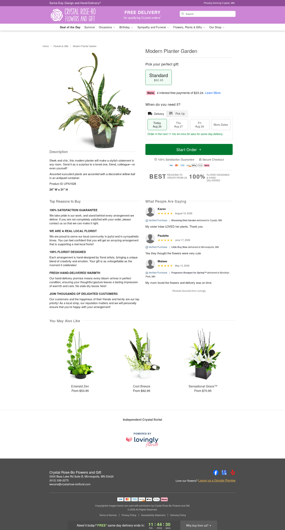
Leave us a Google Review (217, 480)
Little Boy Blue (179, 247)
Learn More (213, 92)
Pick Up (180, 113)
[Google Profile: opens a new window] (224, 472)
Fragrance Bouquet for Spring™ (188, 272)
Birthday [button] (124, 27)
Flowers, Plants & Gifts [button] (187, 27)
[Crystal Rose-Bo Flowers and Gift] (77, 15)
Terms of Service (108, 515)
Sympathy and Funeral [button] (152, 27)
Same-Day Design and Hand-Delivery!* (75, 3)
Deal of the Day (70, 27)
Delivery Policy (178, 515)
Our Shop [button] (215, 27)
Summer (89, 27)
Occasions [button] (106, 27)
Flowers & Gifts (61, 46)
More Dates (221, 124)
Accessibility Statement (153, 515)
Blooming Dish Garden (183, 220)
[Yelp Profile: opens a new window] (233, 472)
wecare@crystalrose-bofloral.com (70, 484)
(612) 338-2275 (59, 480)
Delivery (159, 114)
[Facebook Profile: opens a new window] (215, 472)
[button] (274, 513)
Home (46, 46)
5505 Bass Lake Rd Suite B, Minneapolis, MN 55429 (81, 476)
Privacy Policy (129, 515)
